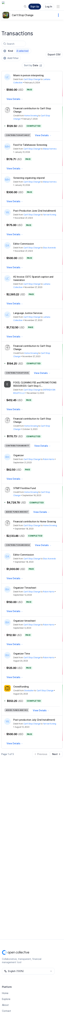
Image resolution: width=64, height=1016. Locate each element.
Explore (6, 999)
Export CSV (54, 54)
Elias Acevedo (49, 247)
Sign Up (34, 6)
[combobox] (33, 65)
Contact (6, 1010)
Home (5, 993)
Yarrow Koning (49, 214)
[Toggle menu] (58, 7)
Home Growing (31, 115)
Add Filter (13, 58)
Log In (48, 6)
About (5, 1005)
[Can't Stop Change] (7, 15)
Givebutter (29, 690)
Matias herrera (49, 149)
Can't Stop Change (22, 15)
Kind (18, 50)
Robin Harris (48, 459)
